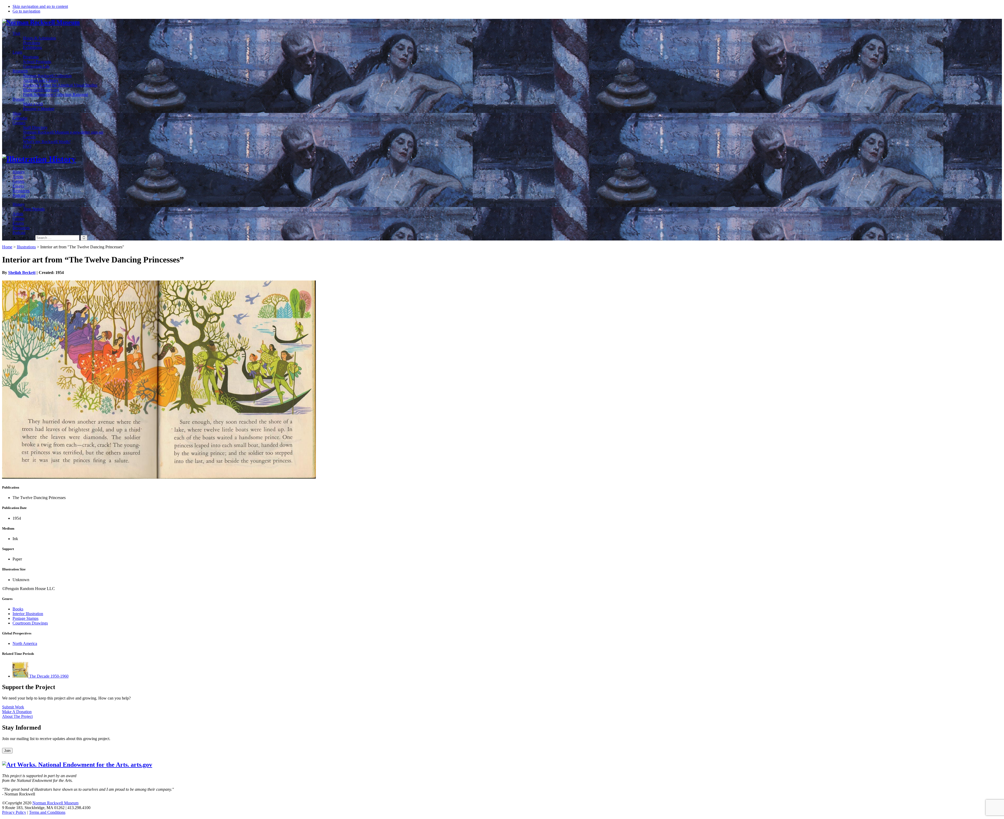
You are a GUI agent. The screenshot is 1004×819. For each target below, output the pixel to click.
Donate (19, 99)
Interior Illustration (28, 613)
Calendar (20, 118)
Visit (16, 33)
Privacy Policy (14, 812)
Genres (18, 181)
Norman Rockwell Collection (47, 75)
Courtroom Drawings (30, 623)
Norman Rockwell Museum (55, 803)
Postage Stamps (25, 618)
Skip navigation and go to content (40, 6)
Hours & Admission (39, 38)
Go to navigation (26, 11)
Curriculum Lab (36, 66)
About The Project (17, 716)
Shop (17, 113)
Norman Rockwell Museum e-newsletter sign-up (63, 132)
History (19, 172)
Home (7, 247)
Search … (26, 237)
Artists (18, 176)
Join (7, 751)
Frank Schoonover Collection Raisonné (55, 94)
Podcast (19, 195)
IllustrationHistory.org (41, 90)
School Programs (37, 61)
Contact (19, 123)
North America (25, 643)
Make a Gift (33, 104)
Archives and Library (40, 80)
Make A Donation (17, 711)
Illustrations (26, 247)
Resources (21, 190)
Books (18, 609)
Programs (31, 57)
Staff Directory (35, 127)
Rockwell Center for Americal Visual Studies (60, 85)
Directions (31, 43)
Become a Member (38, 108)
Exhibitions (32, 47)
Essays (18, 186)
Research (20, 71)
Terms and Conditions (47, 812)
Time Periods (34, 209)
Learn (17, 52)
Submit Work (13, 707)
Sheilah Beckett (22, 272)
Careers (29, 137)
